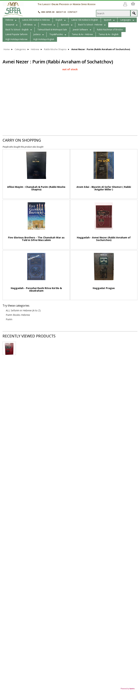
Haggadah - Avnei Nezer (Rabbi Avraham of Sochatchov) (104, 239)
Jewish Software (80, 29)
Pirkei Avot (46, 24)
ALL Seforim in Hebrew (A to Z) (23, 310)
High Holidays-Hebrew (16, 39)
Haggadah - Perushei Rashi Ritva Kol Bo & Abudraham (36, 289)
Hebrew (9, 19)
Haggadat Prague (104, 288)
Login (126, 3)
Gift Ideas (27, 24)
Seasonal (9, 24)
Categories (20, 49)
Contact (72, 12)
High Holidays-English (43, 39)
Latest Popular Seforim (16, 34)
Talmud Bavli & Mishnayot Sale (52, 29)
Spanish (107, 19)
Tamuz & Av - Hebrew (82, 34)
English (59, 19)
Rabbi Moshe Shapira (55, 49)
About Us (61, 12)
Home (7, 49)
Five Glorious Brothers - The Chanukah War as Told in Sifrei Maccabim (36, 239)
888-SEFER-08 (47, 12)
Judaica (36, 34)
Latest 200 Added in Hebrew (36, 19)
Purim (9, 319)
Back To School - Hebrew (90, 24)
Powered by (128, 688)
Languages (125, 19)
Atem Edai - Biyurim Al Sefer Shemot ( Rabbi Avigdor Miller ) (103, 188)
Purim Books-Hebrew (18, 314)
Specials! (65, 24)
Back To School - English (17, 29)
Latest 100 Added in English (84, 19)
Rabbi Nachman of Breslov (110, 29)
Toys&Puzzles (56, 34)
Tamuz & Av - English (108, 34)
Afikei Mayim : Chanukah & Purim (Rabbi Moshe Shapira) (36, 188)
